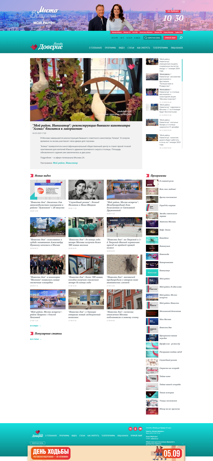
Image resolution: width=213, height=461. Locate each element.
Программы (110, 47)
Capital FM (178, 32)
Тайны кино (165, 376)
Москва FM (158, 32)
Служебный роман (168, 360)
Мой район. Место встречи (168, 296)
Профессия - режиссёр (170, 343)
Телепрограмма (160, 47)
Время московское (168, 197)
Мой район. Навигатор (65, 162)
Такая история (167, 392)
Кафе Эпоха (165, 229)
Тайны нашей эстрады (170, 384)
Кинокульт (165, 246)
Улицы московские (168, 400)
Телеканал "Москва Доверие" (46, 46)
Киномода (164, 254)
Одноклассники (135, 429)
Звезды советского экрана (168, 214)
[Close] (182, 443)
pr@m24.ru (154, 438)
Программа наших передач (168, 337)
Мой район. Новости (169, 303)
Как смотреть (143, 47)
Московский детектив (170, 311)
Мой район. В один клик (171, 286)
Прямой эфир (170, 38)
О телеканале (95, 47)
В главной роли (167, 181)
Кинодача (164, 238)
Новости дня (166, 327)
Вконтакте (130, 429)
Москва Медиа (117, 32)
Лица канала (177, 47)
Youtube (140, 429)
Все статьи (34, 339)
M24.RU (135, 32)
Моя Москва (165, 319)
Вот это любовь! (168, 189)
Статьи (131, 47)
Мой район (165, 278)
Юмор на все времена (170, 408)
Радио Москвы (168, 32)
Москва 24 (127, 32)
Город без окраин (167, 205)
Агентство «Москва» (146, 32)
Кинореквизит (166, 262)
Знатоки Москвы (168, 221)
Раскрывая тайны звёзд (171, 351)
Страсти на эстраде (169, 368)
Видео (122, 47)
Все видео (34, 326)
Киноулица (165, 270)
